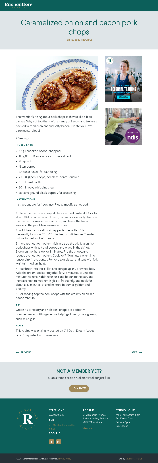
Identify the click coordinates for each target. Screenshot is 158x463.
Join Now (79, 388)
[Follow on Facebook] (51, 441)
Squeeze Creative (134, 459)
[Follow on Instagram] (58, 441)
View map (88, 428)
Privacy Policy (64, 459)
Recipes (87, 40)
